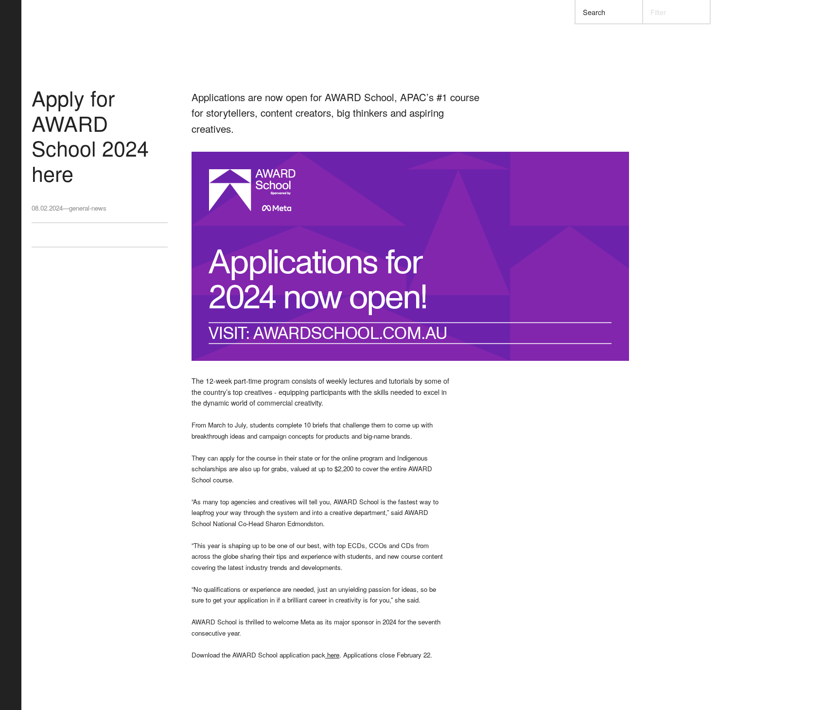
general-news (87, 208)
